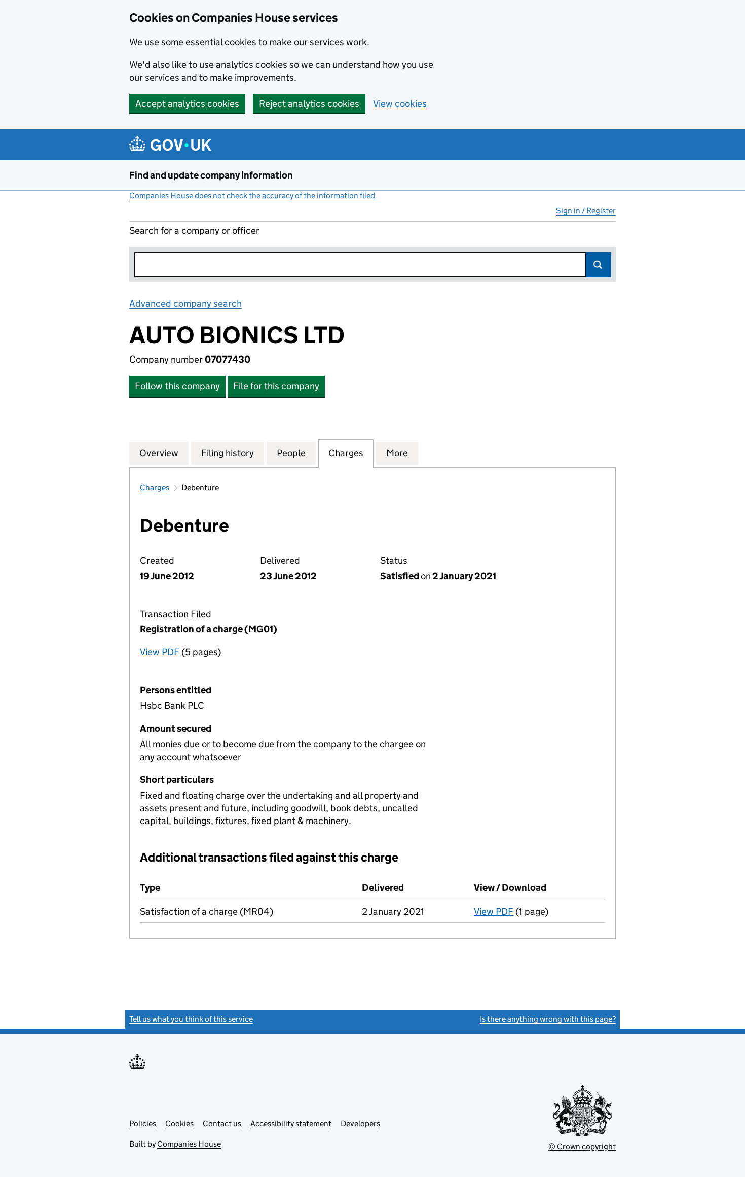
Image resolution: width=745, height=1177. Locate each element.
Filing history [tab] (227, 453)
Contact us (222, 1123)
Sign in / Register (586, 211)
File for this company (276, 386)
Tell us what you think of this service (191, 1019)
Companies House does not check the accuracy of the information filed (252, 195)
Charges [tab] (345, 453)
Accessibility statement (290, 1123)
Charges (154, 487)
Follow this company (177, 386)
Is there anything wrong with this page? (548, 1019)
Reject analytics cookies (309, 104)
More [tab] (397, 453)
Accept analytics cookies (187, 104)
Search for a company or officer (194, 230)
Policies (142, 1123)
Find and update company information (211, 175)
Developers (360, 1123)
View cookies (400, 104)
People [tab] (291, 453)
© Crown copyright (582, 1146)
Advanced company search (185, 303)
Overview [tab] (158, 453)
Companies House (189, 1144)
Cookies (179, 1123)
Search (598, 264)
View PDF (159, 652)
